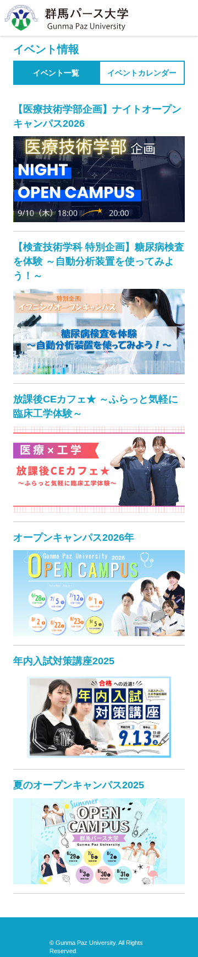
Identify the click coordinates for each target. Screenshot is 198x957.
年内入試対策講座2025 (63, 660)
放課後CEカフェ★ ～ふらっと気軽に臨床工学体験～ (95, 406)
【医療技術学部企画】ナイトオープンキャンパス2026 (97, 116)
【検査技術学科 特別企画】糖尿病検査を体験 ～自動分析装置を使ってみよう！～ (98, 261)
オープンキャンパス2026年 (73, 537)
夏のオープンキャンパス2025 (78, 785)
